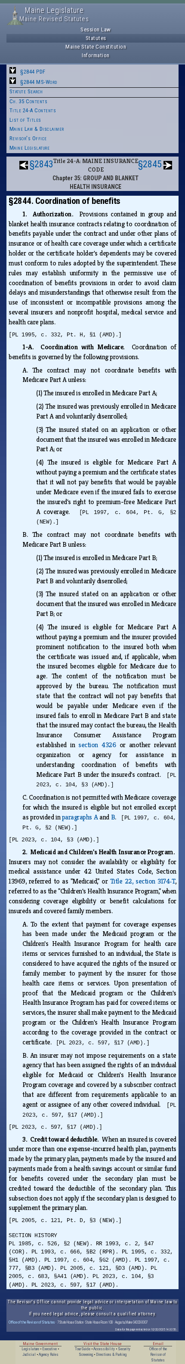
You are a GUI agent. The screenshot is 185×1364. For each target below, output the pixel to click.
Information (96, 55)
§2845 (150, 164)
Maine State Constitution (95, 46)
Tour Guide (82, 1349)
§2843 (41, 164)
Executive (49, 1349)
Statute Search (26, 91)
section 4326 (97, 744)
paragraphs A (80, 817)
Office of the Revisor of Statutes (32, 1322)
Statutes (96, 38)
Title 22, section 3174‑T (142, 881)
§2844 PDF (33, 71)
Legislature (30, 1349)
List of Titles (25, 120)
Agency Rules (49, 1354)
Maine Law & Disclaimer (36, 129)
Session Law (95, 29)
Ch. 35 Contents (28, 101)
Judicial (29, 1354)
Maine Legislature (29, 148)
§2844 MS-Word (38, 82)
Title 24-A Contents (32, 110)
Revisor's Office (28, 138)
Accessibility (104, 1349)
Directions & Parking (111, 1354)
